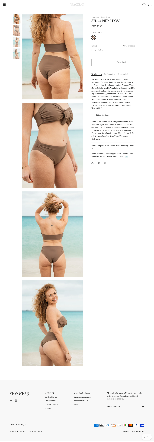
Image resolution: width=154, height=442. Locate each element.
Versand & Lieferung (82, 393)
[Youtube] (11, 400)
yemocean (95, 17)
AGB (133, 431)
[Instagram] (16, 400)
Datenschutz (140, 431)
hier (126, 156)
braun (93, 37)
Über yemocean (51, 401)
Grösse (113, 46)
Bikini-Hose (105, 17)
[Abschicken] (143, 406)
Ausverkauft (121, 62)
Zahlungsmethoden (81, 401)
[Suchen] (144, 5)
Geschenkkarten (51, 397)
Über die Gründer (51, 405)
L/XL (100, 50)
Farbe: (96, 32)
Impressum (125, 431)
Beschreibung (96, 74)
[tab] (97, 74)
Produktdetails (109, 74)
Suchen (76, 405)
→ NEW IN (49, 393)
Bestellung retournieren (82, 397)
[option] (17, 19)
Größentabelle (129, 46)
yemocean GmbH (21, 431)
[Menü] (4, 4)
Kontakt (48, 408)
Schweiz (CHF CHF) (17, 425)
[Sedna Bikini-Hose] (17, 19)
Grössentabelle (123, 74)
